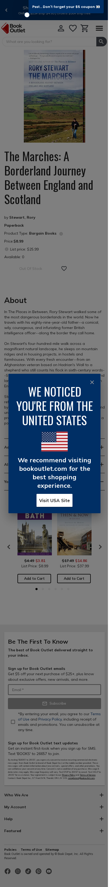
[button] (66, 6)
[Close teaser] (27, 14)
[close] (92, 382)
